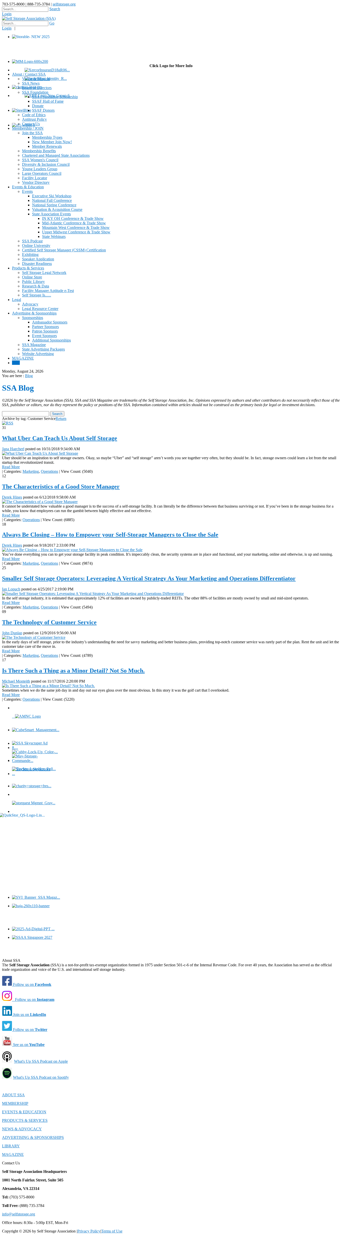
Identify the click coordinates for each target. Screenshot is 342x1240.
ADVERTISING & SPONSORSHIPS (33, 1137)
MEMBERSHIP (15, 1103)
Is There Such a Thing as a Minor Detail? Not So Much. (73, 670)
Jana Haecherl (13, 449)
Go (51, 23)
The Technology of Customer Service (49, 622)
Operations (49, 471)
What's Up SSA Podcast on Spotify (41, 1077)
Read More (11, 467)
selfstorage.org (64, 4)
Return (61, 418)
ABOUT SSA (13, 1095)
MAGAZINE (13, 1154)
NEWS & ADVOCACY (22, 1129)
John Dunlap (12, 633)
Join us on (29, 1014)
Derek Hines (12, 497)
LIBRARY (11, 1146)
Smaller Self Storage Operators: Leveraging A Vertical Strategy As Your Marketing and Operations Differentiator (149, 578)
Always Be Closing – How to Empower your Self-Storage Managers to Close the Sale (110, 534)
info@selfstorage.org (18, 1214)
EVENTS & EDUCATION (24, 1112)
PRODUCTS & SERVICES (25, 1120)
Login (7, 14)
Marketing (31, 471)
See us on (28, 1044)
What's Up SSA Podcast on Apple (41, 1061)
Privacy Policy (88, 1231)
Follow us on (31, 984)
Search (54, 9)
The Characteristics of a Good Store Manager (61, 486)
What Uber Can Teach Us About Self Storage (59, 438)
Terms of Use (111, 1231)
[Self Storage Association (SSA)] (29, 18)
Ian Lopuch (11, 589)
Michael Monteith (16, 681)
